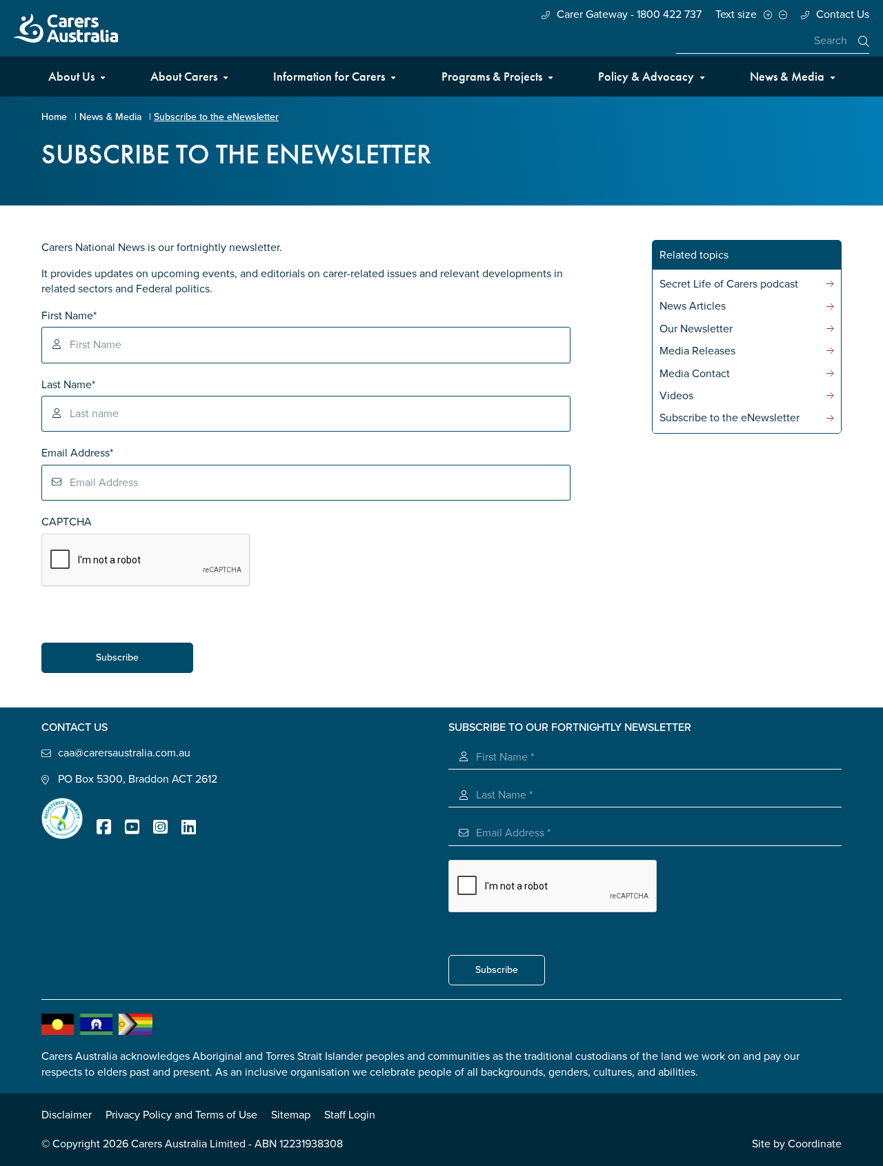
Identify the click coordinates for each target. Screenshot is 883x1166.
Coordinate (815, 1144)
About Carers (183, 76)
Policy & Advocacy (646, 76)
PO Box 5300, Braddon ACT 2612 (137, 779)
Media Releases (697, 351)
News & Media (787, 76)
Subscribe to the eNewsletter (729, 418)
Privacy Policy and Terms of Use (181, 1115)
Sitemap (290, 1115)
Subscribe (117, 657)
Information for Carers (329, 76)
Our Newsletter (696, 329)
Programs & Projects (492, 76)
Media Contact (694, 374)
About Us (71, 76)
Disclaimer (66, 1115)
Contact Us (842, 14)
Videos (676, 396)
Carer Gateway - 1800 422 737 (629, 14)
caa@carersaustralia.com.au (124, 753)
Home (54, 117)
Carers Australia (66, 28)
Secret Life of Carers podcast (728, 284)
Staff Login (349, 1115)
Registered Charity (62, 818)
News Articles (692, 306)
